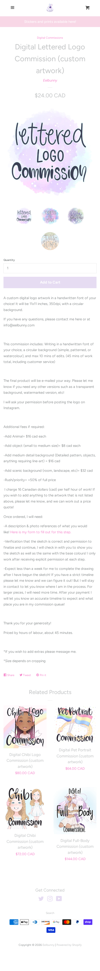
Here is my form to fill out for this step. (40, 532)
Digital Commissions (50, 37)
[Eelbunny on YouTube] (59, 900)
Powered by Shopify (69, 945)
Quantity (9, 260)
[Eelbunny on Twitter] (41, 900)
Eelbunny (50, 80)
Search (50, 913)
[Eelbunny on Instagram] (50, 900)
